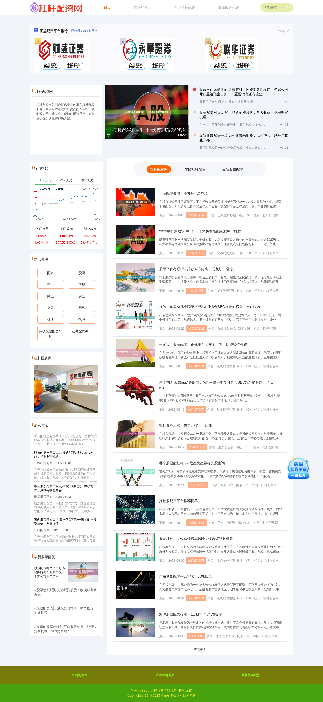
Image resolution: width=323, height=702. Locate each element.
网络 (81, 307)
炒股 (50, 319)
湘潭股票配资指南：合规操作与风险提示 (190, 614)
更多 (281, 31)
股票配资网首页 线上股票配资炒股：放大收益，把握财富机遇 (243, 114)
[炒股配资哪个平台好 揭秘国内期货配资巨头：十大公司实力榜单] (83, 572)
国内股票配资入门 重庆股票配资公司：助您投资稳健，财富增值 (65, 514)
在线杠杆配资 (184, 7)
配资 (50, 272)
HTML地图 (185, 690)
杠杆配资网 (142, 7)
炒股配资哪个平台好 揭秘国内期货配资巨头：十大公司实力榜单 (50, 572)
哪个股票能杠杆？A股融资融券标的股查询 (192, 462)
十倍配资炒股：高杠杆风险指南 (183, 193)
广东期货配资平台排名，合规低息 (185, 576)
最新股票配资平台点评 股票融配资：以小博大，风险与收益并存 (243, 137)
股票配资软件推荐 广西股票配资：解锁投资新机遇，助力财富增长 (65, 628)
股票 (81, 272)
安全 (81, 296)
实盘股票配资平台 (50, 333)
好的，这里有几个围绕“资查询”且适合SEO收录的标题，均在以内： (211, 306)
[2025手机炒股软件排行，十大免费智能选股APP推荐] (147, 111)
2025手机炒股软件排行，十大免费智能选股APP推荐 (200, 230)
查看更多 (200, 649)
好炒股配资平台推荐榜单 (178, 500)
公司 (50, 307)
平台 (50, 284)
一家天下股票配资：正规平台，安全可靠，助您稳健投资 (203, 344)
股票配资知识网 (171, 695)
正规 (81, 284)
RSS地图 (170, 690)
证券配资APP (82, 331)
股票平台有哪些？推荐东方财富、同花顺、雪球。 (197, 268)
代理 (81, 319)
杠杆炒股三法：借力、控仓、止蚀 (185, 425)
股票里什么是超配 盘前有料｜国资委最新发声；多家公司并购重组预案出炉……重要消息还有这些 (243, 91)
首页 (107, 7)
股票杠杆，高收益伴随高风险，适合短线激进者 (196, 538)
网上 (50, 296)
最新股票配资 (228, 7)
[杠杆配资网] (56, 7)
